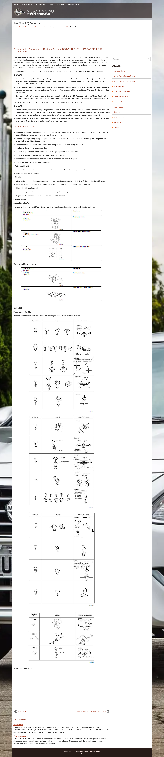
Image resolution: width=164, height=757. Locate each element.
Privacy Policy (119, 122)
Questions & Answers (122, 92)
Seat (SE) (22, 711)
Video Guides (119, 86)
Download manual (73, 5)
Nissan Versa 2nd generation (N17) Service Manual (31, 27)
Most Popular (119, 107)
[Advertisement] (61, 37)
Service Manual (41, 5)
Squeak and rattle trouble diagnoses (91, 711)
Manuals (16, 5)
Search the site (119, 117)
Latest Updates (119, 102)
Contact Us (118, 128)
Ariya (51, 5)
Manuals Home (119, 71)
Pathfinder (60, 5)
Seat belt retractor (20, 736)
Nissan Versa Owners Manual (125, 76)
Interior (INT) (64, 27)
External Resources (121, 97)
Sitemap (117, 112)
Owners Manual (27, 5)
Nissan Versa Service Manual (125, 81)
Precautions (18, 725)
